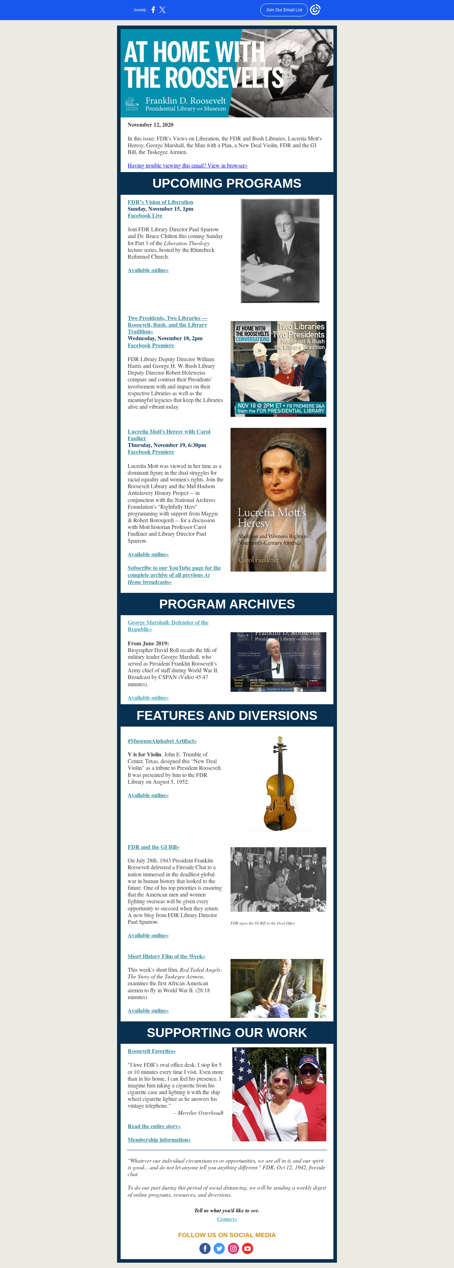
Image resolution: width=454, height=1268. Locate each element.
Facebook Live (145, 215)
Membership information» (159, 1139)
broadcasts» (157, 582)
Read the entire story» (154, 1126)
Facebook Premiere (151, 345)
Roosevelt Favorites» (152, 1051)
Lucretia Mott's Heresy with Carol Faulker (169, 434)
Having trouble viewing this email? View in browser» (188, 165)
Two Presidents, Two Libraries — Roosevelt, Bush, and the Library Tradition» (167, 324)
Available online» (148, 270)
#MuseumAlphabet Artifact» (162, 741)
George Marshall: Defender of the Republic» (168, 625)
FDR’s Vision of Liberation (160, 202)
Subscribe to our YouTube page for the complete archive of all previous (174, 570)
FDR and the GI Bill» (153, 847)
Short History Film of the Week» (166, 956)
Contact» (227, 1219)
